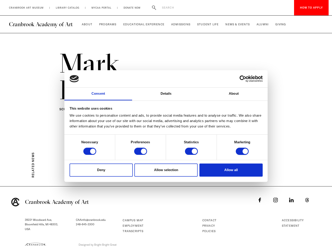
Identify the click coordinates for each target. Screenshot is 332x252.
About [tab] (234, 94)
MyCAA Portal (101, 7)
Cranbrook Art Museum (26, 7)
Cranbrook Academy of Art (41, 24)
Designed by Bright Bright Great (98, 244)
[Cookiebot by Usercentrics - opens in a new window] (243, 78)
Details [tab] (166, 94)
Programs (108, 24)
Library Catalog (67, 7)
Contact (209, 220)
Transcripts (133, 231)
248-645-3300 (85, 224)
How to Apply (311, 7)
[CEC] (35, 244)
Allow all (231, 170)
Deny (101, 170)
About (87, 24)
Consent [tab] (98, 94)
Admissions (180, 24)
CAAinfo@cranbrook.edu (91, 219)
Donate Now (132, 7)
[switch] (140, 151)
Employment (133, 225)
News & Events (237, 24)
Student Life (208, 24)
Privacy (208, 225)
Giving (280, 24)
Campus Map (133, 220)
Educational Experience (143, 24)
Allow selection (166, 170)
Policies (209, 231)
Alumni (263, 24)
